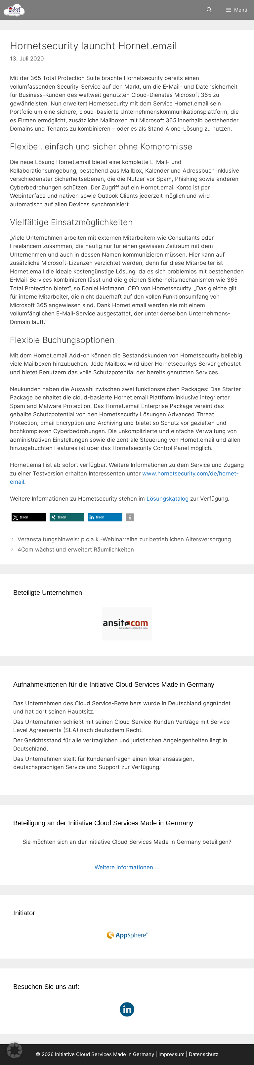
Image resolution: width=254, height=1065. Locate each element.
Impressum (171, 1054)
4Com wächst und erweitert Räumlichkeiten (76, 549)
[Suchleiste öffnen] (209, 10)
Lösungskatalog (168, 498)
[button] (29, 517)
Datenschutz (203, 1054)
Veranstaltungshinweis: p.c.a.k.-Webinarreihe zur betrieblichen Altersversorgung (124, 539)
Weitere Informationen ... (127, 867)
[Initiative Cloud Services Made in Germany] (14, 10)
